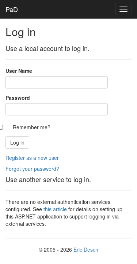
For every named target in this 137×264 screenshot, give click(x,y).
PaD (11, 9)
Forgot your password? (32, 168)
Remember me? (31, 127)
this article (55, 209)
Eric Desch (85, 249)
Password (17, 97)
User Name (18, 70)
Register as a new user (32, 157)
